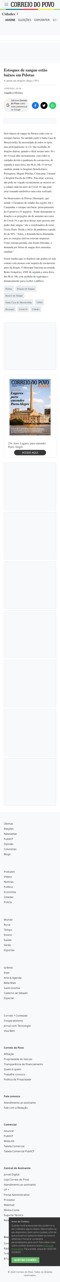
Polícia (8, 902)
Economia (10, 892)
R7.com (8, 1258)
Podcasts (9, 871)
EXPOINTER (42, 20)
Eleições (9, 829)
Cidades (8, 14)
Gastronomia (12, 988)
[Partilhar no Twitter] (44, 105)
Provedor (9, 1200)
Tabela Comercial (14, 1146)
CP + (6, 1189)
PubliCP (8, 839)
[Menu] (6, 4)
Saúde (7, 940)
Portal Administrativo (17, 1195)
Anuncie (9, 1131)
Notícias (9, 882)
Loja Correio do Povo (16, 1179)
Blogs (7, 854)
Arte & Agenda (12, 978)
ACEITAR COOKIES (25, 1260)
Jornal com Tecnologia (17, 1026)
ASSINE (10, 20)
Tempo (8, 930)
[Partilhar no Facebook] (35, 105)
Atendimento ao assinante (20, 1102)
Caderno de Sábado (16, 993)
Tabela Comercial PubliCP (19, 1151)
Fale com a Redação (16, 1107)
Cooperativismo (13, 1020)
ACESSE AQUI (30, 452)
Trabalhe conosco (14, 1074)
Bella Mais (10, 983)
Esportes (9, 950)
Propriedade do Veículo (18, 1059)
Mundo (8, 919)
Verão (7, 945)
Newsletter (10, 834)
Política (8, 887)
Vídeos (8, 876)
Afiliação (9, 1054)
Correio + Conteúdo (16, 1015)
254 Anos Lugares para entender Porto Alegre (27, 445)
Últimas (8, 823)
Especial (9, 998)
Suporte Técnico (13, 1215)
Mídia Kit (9, 1141)
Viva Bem (9, 1031)
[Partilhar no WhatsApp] (52, 105)
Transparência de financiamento (23, 1064)
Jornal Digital (11, 1174)
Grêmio (8, 967)
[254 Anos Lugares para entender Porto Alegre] (30, 407)
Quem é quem (12, 1069)
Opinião (8, 844)
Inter (7, 972)
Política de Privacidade (17, 1079)
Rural (7, 924)
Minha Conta (11, 1210)
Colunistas (10, 849)
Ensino (8, 935)
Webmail (9, 1205)
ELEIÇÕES (24, 20)
